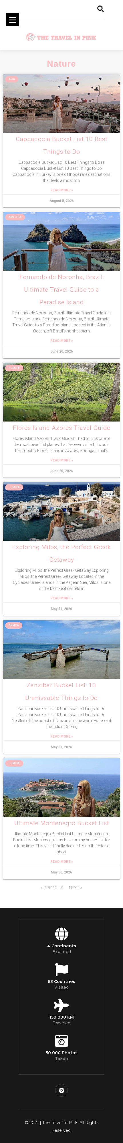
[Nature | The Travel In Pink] (61, 103)
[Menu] (12, 19)
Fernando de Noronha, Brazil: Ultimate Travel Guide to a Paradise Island (61, 290)
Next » (75, 887)
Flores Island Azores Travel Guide (61, 427)
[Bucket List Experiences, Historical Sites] (61, 787)
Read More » (61, 190)
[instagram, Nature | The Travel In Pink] (61, 1090)
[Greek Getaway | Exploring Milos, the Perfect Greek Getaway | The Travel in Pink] (61, 511)
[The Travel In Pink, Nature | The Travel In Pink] (61, 36)
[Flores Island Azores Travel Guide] (61, 392)
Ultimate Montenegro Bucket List (61, 823)
